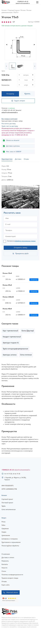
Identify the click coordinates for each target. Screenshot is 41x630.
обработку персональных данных (25, 241)
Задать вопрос (19, 101)
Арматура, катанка (10, 355)
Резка (3, 522)
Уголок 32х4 (7, 273)
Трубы (3, 506)
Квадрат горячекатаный (12, 337)
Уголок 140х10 (8, 297)
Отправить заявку (20, 248)
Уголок (23, 10)
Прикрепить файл (22, 253)
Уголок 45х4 (7, 285)
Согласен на (21, 241)
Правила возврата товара (10, 578)
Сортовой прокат (14, 10)
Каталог (4, 10)
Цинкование (6, 535)
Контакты (5, 564)
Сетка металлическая (9, 509)
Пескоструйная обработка (10, 545)
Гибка (3, 525)
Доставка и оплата (8, 557)
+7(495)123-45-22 (22, 1)
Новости (4, 568)
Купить (27, 94)
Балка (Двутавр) (28, 331)
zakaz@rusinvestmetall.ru (23, 3)
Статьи (4, 571)
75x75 (15, 12)
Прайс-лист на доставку (10, 126)
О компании (6, 554)
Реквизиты (5, 561)
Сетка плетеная (26, 355)
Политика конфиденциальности (12, 574)
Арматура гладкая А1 (11, 343)
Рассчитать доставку (9, 123)
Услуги (4, 518)
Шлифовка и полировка (10, 539)
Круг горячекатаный (10, 331)
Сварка (4, 532)
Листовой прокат (7, 502)
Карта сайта (5, 585)
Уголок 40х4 (7, 309)
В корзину (10, 94)
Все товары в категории (9, 119)
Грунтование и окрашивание (11, 542)
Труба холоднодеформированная (15, 349)
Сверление (5, 528)
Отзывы (4, 581)
